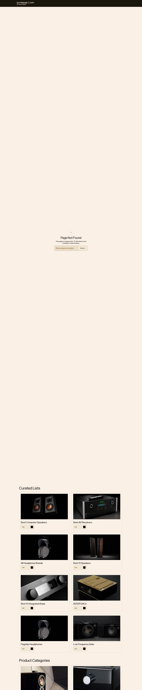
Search (82, 248)
